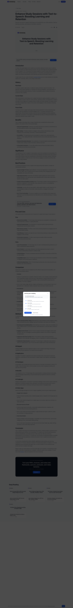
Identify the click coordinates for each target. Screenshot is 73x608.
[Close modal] (48, 293)
